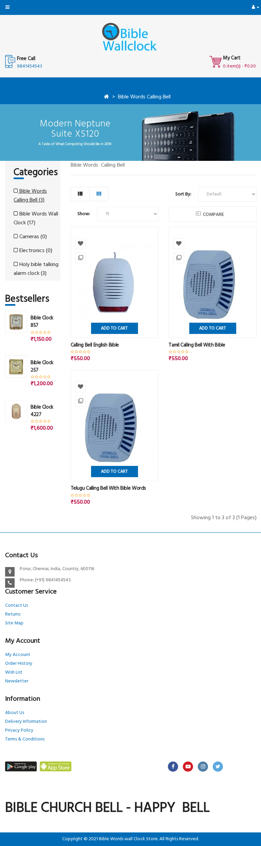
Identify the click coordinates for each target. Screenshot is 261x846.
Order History (18, 664)
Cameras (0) (32, 236)
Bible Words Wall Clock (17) (36, 218)
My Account (17, 655)
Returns (12, 614)
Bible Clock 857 (42, 322)
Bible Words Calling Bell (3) (30, 196)
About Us (14, 713)
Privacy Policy (19, 730)
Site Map (14, 623)
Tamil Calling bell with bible (197, 345)
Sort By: (183, 194)
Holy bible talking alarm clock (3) (36, 269)
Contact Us (16, 605)
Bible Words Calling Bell (144, 97)
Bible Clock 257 (42, 366)
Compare (213, 215)
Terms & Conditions (25, 739)
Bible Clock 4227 (42, 411)
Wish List (13, 672)
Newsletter (16, 681)
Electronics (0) (35, 250)
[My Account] (255, 7)
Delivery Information (26, 722)
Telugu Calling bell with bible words (108, 488)
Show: (83, 214)
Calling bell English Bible (95, 345)
